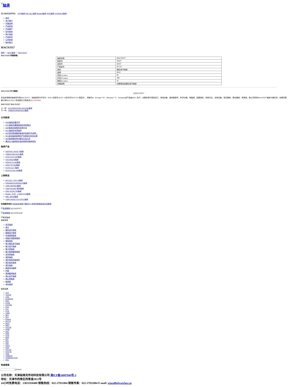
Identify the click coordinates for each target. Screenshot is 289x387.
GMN (7, 313)
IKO (7, 315)
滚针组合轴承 (10, 263)
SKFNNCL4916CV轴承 (14, 151)
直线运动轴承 (10, 268)
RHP (7, 338)
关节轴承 (9, 225)
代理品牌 (9, 24)
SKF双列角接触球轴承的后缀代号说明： (21, 133)
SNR (7, 348)
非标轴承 (9, 284)
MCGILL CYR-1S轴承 (14, 180)
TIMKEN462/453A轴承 (14, 154)
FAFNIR (8, 305)
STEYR (8, 350)
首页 (7, 18)
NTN (7, 336)
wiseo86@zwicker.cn (120, 383)
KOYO (8, 321)
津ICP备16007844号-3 (63, 375)
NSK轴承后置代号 (12, 122)
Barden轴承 (41, 14)
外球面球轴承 (10, 236)
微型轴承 (9, 241)
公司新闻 (9, 40)
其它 (7, 227)
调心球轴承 (9, 279)
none (7, 331)
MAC (7, 323)
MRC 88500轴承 (11, 197)
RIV (7, 340)
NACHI (8, 327)
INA (7, 317)
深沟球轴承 (9, 255)
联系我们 (9, 42)
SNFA (7, 346)
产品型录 (9, 26)
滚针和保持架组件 (12, 260)
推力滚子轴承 (10, 246)
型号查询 (9, 32)
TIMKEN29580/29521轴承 (18, 110)
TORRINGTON (11, 358)
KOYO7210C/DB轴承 (13, 170)
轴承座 (8, 282)
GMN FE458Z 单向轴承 (14, 189)
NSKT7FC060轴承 (12, 165)
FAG (7, 307)
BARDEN (9, 299)
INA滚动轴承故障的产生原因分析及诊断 (21, 136)
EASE (7, 303)
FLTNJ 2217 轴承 (12, 168)
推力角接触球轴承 (12, 252)
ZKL (7, 360)
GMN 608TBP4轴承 (13, 186)
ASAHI (8, 295)
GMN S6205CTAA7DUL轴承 (16, 199)
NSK (7, 333)
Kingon (8, 319)
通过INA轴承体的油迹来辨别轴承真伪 (20, 141)
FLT (7, 309)
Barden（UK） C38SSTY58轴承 (17, 194)
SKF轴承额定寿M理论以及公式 (17, 139)
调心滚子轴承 (10, 276)
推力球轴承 (9, 249)
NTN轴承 (21, 14)
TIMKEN (9, 356)
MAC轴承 (11, 53)
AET (7, 293)
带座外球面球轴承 (12, 238)
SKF (7, 342)
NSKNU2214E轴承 (12, 162)
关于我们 (9, 21)
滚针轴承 (9, 265)
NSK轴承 (50, 14)
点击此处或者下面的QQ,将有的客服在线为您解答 (31, 204)
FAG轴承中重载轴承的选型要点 (18, 125)
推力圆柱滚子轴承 (12, 244)
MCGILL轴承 (31, 14)
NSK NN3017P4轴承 (13, 191)
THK (7, 354)
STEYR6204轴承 (12, 160)
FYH (7, 311)
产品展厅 (9, 29)
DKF (7, 301)
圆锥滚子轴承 (10, 233)
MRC (7, 325)
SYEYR (8, 352)
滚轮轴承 (9, 257)
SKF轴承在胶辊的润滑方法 (16, 128)
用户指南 (9, 34)
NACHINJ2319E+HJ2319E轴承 (20, 108)
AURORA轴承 (60, 14)
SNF (7, 344)
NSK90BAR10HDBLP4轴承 (16, 183)
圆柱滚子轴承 (10, 230)
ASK (7, 297)
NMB (7, 329)
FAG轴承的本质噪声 (13, 131)
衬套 (7, 271)
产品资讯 (9, 37)
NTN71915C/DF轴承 (13, 157)
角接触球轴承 (10, 273)
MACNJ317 (22, 53)
